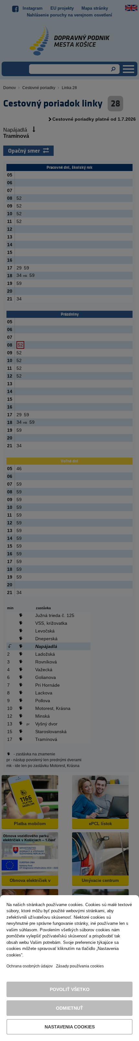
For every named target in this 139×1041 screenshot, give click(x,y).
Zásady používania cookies (80, 966)
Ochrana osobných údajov (29, 966)
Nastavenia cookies (70, 1026)
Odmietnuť (69, 1008)
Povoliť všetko (70, 989)
